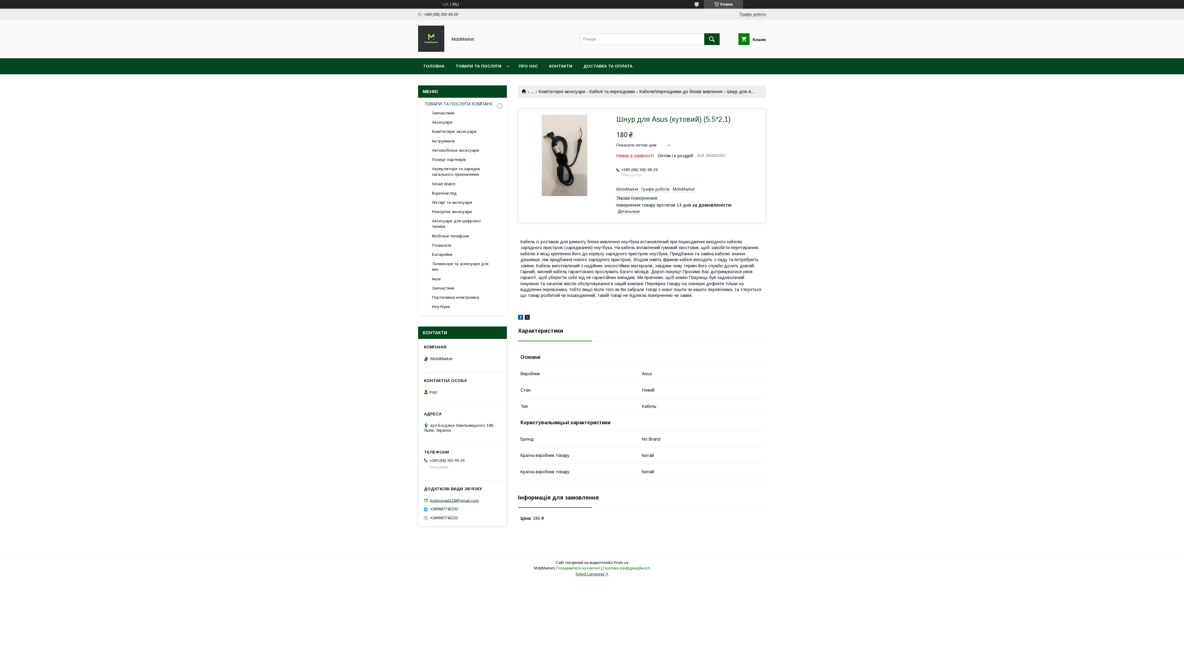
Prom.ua (621, 563)
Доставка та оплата (607, 66)
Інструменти (443, 141)
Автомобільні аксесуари (455, 150)
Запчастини (443, 113)
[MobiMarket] (431, 50)
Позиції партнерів (449, 159)
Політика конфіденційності (626, 568)
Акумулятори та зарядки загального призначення (456, 171)
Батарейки (442, 254)
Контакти (560, 66)
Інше (436, 279)
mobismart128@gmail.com (454, 500)
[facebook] (520, 318)
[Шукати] (712, 39)
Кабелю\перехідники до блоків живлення (680, 91)
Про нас (528, 66)
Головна (434, 66)
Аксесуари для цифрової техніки (456, 224)
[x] (527, 318)
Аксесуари (442, 122)
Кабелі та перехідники (612, 91)
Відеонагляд (444, 193)
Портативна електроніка (455, 297)
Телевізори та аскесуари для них (460, 266)
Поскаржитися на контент (578, 568)
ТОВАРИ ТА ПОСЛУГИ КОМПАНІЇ (458, 103)
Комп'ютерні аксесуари (562, 91)
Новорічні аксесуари (452, 211)
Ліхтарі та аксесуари (452, 202)
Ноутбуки (441, 306)
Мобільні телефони (450, 236)
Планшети (441, 245)
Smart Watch (443, 184)
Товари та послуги (478, 66)
